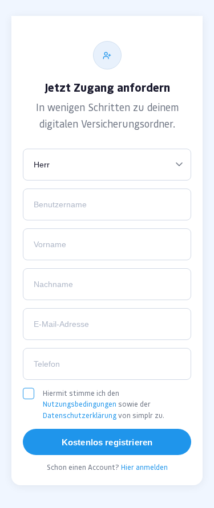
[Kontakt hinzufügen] (107, 55)
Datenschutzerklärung (79, 415)
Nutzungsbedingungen (79, 404)
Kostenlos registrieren (107, 442)
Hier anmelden (144, 467)
